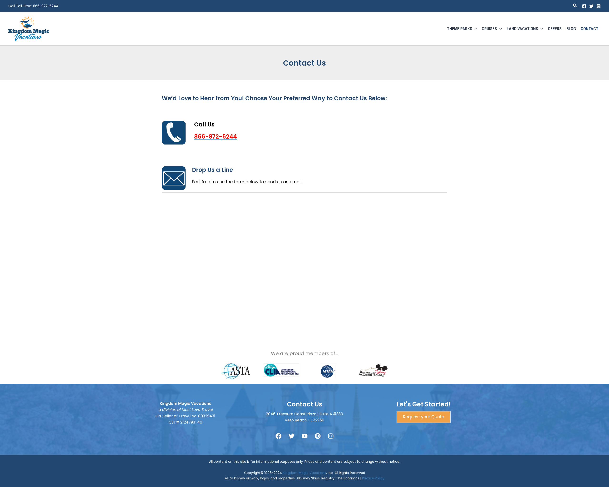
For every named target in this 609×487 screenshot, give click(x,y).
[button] (575, 6)
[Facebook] (584, 6)
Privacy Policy (373, 478)
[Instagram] (598, 6)
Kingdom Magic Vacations (304, 472)
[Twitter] (591, 6)
